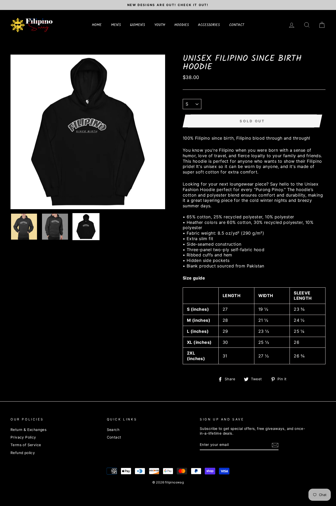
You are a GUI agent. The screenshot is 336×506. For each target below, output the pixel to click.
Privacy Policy (23, 437)
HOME (97, 25)
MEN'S (116, 25)
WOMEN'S (137, 25)
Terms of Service (25, 445)
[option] (168, 5)
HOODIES (181, 25)
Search (113, 430)
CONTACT (236, 25)
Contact (114, 437)
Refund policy (22, 453)
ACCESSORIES (209, 25)
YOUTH (159, 25)
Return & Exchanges (28, 430)
